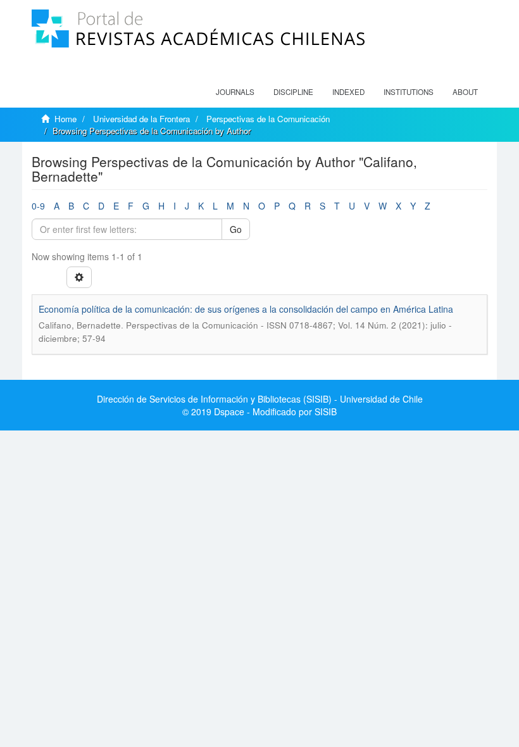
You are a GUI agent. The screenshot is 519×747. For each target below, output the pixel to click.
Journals (235, 92)
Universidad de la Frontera (141, 119)
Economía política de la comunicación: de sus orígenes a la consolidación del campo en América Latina (246, 309)
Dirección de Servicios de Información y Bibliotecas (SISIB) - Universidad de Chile (260, 398)
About (465, 92)
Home (65, 119)
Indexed (348, 92)
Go (236, 229)
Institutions (409, 92)
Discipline (293, 92)
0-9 (38, 205)
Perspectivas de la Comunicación (268, 119)
